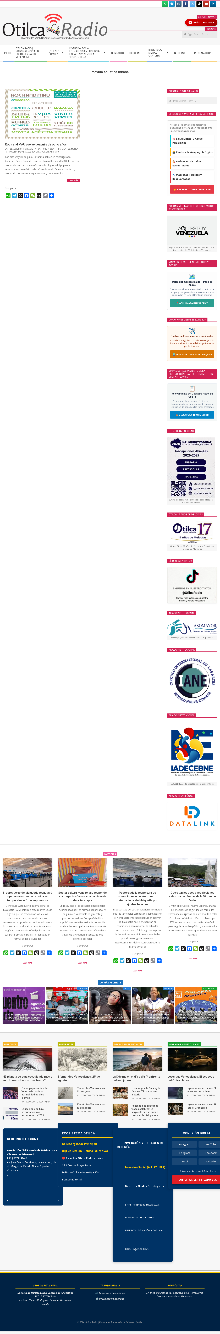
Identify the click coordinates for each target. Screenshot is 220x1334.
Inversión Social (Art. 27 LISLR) (145, 1167)
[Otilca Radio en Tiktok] (199, 4)
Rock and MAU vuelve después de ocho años (36, 144)
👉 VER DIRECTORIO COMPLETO (192, 189)
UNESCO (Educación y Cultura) (144, 1230)
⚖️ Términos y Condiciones (110, 1293)
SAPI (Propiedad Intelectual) (142, 1204)
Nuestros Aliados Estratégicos (144, 1186)
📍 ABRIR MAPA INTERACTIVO (192, 303)
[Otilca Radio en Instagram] (179, 4)
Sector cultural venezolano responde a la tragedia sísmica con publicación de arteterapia (82, 896)
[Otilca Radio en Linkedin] (213, 4)
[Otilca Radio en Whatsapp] (165, 4)
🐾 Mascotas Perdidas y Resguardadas (187, 177)
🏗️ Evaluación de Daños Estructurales (186, 163)
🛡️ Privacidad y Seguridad (110, 1299)
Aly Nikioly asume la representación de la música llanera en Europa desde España (110, 1017)
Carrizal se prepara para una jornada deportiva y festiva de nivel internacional (67, 1017)
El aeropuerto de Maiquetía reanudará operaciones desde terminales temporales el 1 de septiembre (27, 896)
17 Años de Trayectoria (76, 1165)
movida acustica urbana (30, 151)
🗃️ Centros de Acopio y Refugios (192, 152)
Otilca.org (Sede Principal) (79, 1144)
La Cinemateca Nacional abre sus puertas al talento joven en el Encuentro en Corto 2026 (23, 1017)
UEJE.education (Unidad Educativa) (85, 1151)
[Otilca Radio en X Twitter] (192, 4)
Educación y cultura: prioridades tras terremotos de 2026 (32, 1112)
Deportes (82, 988)
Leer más (73, 180)
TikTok (184, 1161)
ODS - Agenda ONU (137, 1249)
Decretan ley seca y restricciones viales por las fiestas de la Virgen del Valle (192, 896)
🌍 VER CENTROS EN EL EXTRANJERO (192, 354)
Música (74, 149)
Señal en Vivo (202, 22)
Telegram (184, 1153)
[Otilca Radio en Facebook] (186, 4)
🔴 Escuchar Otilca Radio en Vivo (82, 1158)
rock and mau (51, 151)
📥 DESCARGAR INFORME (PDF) (192, 414)
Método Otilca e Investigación (80, 1172)
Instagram (184, 1144)
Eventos (66, 149)
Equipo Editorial (72, 1179)
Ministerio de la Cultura (139, 1217)
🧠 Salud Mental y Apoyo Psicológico (187, 140)
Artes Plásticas (209, 988)
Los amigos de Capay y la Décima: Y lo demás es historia (145, 1091)
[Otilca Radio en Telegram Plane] (172, 4)
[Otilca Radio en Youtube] (206, 4)
